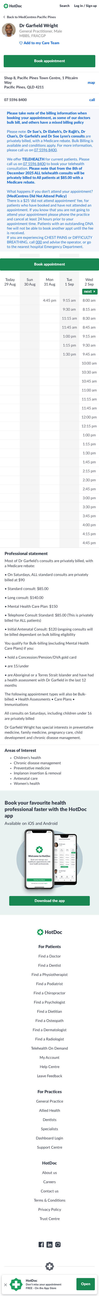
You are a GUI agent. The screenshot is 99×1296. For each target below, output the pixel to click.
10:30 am (89, 372)
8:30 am (89, 318)
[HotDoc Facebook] (41, 1245)
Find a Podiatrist (49, 984)
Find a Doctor (49, 956)
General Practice (49, 1101)
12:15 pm (89, 426)
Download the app (50, 901)
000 (39, 242)
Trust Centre (50, 1219)
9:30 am (69, 309)
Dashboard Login (49, 1138)
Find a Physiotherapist (50, 975)
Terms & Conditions (49, 1200)
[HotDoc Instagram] (58, 1245)
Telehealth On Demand (49, 1048)
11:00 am (89, 390)
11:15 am (69, 318)
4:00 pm (89, 525)
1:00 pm (69, 336)
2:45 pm (89, 489)
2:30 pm (89, 480)
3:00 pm (89, 498)
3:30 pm (89, 507)
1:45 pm (89, 462)
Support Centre (49, 1147)
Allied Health (49, 1110)
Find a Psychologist (49, 1002)
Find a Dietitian (49, 1011)
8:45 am (89, 327)
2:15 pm (89, 471)
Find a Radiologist (49, 1039)
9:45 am (89, 354)
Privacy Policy (49, 1209)
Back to (31, 17)
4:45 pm (49, 300)
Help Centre (49, 1067)
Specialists (49, 1129)
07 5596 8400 (45, 150)
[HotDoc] (12, 6)
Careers (49, 1182)
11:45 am (69, 327)
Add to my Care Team (41, 43)
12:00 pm (89, 417)
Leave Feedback (49, 1076)
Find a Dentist (49, 965)
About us (49, 1173)
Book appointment (49, 61)
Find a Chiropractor (49, 993)
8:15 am (89, 309)
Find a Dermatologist (50, 1030)
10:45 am (89, 381)
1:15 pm (69, 345)
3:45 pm (89, 516)
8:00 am (89, 300)
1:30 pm (69, 354)
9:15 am (69, 300)
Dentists (49, 1120)
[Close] (5, 1284)
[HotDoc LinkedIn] (49, 1245)
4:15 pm (89, 534)
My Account (49, 1058)
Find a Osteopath (49, 1021)
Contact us (49, 1191)
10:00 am (89, 363)
